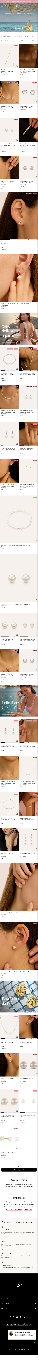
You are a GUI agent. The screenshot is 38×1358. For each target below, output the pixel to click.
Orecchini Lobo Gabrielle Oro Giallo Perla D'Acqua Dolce (7, 485)
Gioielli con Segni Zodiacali (23, 1184)
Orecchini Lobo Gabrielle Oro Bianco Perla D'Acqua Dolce (7, 182)
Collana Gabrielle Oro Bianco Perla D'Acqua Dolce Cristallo (8, 1041)
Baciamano (9, 1184)
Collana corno (28, 1209)
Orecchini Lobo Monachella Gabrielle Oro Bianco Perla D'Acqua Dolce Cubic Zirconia (8, 449)
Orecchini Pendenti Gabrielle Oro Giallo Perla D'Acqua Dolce (27, 485)
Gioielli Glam (22, 1186)
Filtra (32, 40)
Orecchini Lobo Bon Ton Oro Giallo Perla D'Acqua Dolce (15, 604)
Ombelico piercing (26, 1202)
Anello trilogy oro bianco (12, 1204)
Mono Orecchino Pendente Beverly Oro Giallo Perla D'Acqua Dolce (8, 70)
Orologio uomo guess (12, 1202)
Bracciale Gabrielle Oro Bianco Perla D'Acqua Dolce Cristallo (27, 144)
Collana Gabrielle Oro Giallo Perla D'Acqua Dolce (27, 70)
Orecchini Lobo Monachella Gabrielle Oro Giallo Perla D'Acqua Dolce (15, 304)
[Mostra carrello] (35, 6)
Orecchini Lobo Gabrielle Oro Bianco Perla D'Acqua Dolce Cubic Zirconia (16, 242)
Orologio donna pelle (27, 1207)
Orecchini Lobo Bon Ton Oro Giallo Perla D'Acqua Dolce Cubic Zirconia (8, 144)
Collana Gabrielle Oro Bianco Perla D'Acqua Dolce (8, 107)
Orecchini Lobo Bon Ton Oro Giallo (10, 913)
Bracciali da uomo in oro (11, 1207)
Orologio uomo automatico (14, 1209)
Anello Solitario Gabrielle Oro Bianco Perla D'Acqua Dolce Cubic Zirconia (26, 449)
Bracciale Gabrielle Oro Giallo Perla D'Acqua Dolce (8, 819)
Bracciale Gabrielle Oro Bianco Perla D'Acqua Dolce (16, 545)
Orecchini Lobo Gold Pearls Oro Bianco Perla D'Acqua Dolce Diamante (27, 107)
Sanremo (30, 1186)
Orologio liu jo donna (27, 1204)
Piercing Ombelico (11, 1186)
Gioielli (19, 10)
